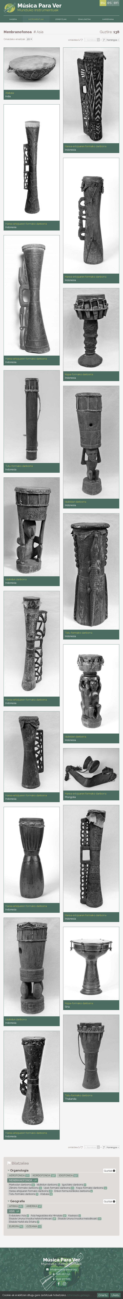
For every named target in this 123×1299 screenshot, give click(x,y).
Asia (14, 1211)
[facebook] (58, 1284)
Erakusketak (84, 19)
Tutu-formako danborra (23, 1194)
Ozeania (33, 1226)
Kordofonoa (43, 1175)
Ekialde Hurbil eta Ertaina (23, 1221)
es (109, 2)
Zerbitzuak (61, 19)
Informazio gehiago (78, 1295)
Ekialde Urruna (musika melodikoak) (79, 1218)
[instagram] (64, 1284)
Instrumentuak (36, 19)
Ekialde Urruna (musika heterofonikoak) (32, 1218)
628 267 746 (63, 1274)
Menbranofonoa (23, 1180)
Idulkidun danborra (48, 1184)
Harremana (108, 19)
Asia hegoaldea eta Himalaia (48, 1215)
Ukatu (115, 1295)
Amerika (33, 1206)
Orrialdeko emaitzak (15, 39)
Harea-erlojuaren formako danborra (30, 1191)
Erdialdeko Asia (18, 1215)
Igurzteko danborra (73, 1184)
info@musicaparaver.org (63, 1269)
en (116, 2)
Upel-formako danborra (58, 1187)
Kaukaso (74, 1215)
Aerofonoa (19, 1175)
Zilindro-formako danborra (24, 1187)
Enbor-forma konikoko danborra (73, 1191)
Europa (15, 1226)
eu (102, 2)
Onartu (102, 1295)
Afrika (15, 1206)
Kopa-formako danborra (90, 1187)
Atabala (46, 1194)
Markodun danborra (21, 1184)
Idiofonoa (67, 1175)
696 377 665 (63, 1279)
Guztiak (108, 1170)
